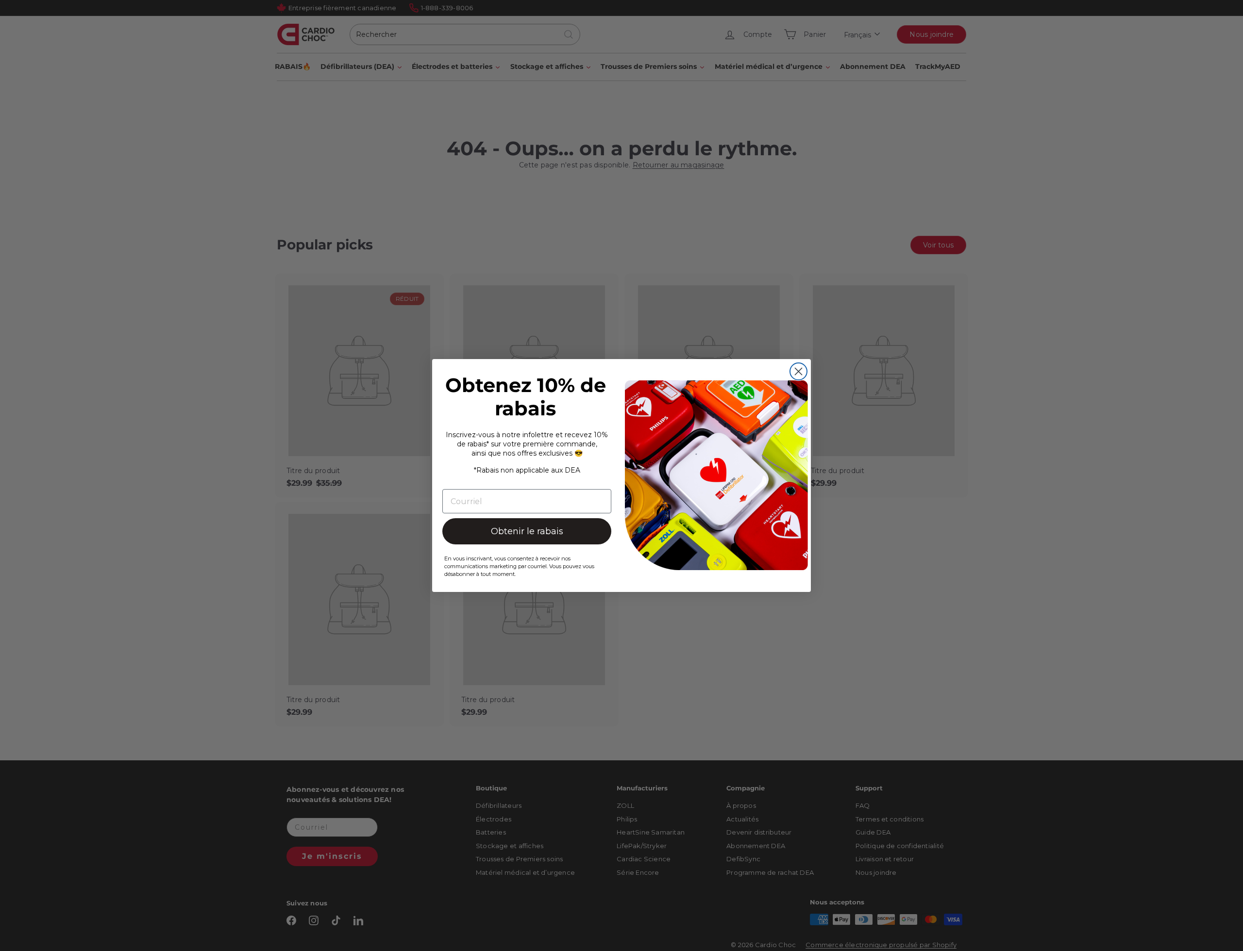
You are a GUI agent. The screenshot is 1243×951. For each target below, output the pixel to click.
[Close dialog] (798, 371)
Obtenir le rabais (527, 531)
